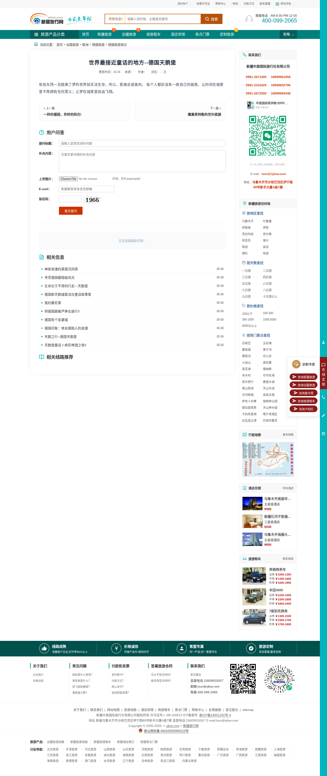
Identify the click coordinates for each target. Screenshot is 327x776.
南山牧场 (248, 388)
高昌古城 (269, 394)
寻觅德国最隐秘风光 (59, 277)
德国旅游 (98, 44)
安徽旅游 (90, 755)
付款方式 (249, 3)
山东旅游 (128, 749)
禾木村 (246, 375)
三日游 (246, 277)
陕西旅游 (166, 749)
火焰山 (246, 362)
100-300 (268, 313)
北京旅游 (53, 749)
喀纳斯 (267, 369)
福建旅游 (279, 755)
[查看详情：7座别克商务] (254, 618)
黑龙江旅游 (167, 760)
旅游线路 (130, 710)
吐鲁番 (267, 221)
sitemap (248, 710)
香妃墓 (267, 362)
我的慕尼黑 (52, 303)
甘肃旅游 (185, 749)
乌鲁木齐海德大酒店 (279, 534)
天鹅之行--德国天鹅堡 (60, 337)
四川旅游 (185, 755)
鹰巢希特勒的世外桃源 (204, 114)
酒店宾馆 (178, 34)
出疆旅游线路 (55, 742)
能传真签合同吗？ (161, 680)
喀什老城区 (270, 414)
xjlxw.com (173, 726)
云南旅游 (147, 755)
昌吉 (266, 247)
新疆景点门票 (149, 742)
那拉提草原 (249, 407)
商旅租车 (153, 34)
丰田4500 (276, 590)
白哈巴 (246, 343)
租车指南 (288, 558)
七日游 (246, 290)
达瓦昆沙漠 (249, 420)
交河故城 (248, 394)
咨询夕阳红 (306, 409)
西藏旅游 (260, 749)
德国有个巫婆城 (56, 320)
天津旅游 (71, 749)
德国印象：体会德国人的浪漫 (66, 328)
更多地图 (288, 434)
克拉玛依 (248, 234)
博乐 (245, 253)
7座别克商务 (278, 611)
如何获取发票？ (121, 692)
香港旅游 (71, 760)
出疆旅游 (129, 34)
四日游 (267, 277)
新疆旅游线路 (79, 742)
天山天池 (269, 388)
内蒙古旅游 (189, 760)
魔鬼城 (246, 349)
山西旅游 (109, 749)
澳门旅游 (90, 760)
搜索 (214, 19)
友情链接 (215, 710)
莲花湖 (246, 369)
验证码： (45, 199)
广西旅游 (242, 755)
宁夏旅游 (204, 749)
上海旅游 (279, 749)
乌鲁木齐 (248, 221)
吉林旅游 (147, 760)
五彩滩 (267, 343)
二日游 (267, 270)
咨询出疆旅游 (306, 385)
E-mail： (45, 189)
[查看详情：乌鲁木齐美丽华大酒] (252, 503)
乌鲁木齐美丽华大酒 (279, 499)
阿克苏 (246, 240)
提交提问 (71, 211)
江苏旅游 (53, 755)
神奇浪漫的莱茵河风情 (61, 269)
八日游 (267, 290)
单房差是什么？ (81, 680)
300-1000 (248, 319)
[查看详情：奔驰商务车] (254, 576)
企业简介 (38, 674)
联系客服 (265, 3)
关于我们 (79, 710)
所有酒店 (288, 488)
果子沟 (267, 349)
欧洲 (85, 44)
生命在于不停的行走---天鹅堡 (66, 286)
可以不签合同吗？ (161, 674)
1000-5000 (269, 319)
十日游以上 (270, 296)
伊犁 (266, 227)
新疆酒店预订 (125, 742)
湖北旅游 (109, 755)
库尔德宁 (248, 381)
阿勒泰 (246, 227)
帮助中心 (220, 3)
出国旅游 (72, 44)
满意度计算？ (80, 692)
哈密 (266, 253)
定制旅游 (227, 34)
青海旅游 (242, 749)
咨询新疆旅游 (306, 377)
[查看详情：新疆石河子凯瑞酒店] (252, 521)
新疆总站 (223, 749)
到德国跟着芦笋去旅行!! (62, 311)
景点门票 (202, 34)
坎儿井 (267, 356)
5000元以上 (249, 325)
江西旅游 (260, 755)
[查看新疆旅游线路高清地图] (268, 459)
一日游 (246, 270)
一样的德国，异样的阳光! (62, 114)
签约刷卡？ (118, 674)
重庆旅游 (204, 755)
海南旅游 (53, 760)
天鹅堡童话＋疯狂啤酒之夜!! (65, 345)
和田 (245, 247)
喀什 (266, 240)
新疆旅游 (104, 34)
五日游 (246, 283)
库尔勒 (267, 234)
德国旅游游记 (117, 44)
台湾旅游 (109, 760)
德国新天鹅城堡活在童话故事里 (67, 294)
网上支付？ (118, 686)
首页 (85, 34)
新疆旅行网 (191, 726)
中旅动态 (38, 680)
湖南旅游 (128, 755)
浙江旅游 (71, 755)
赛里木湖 (269, 381)
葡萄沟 (246, 356)
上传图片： (46, 179)
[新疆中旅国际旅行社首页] (65, 19)
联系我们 (96, 710)
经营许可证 (203, 3)
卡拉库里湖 (249, 414)
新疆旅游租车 (102, 742)
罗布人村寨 (249, 401)
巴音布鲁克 (270, 420)
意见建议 (195, 674)
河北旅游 (90, 749)
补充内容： (46, 153)
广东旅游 (223, 755)
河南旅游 (147, 749)
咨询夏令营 (306, 393)
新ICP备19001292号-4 (215, 715)
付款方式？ (118, 680)
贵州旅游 (166, 755)
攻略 (287, 34)
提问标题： (46, 143)
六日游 (267, 283)
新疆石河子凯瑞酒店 (279, 516)
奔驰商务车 (277, 569)
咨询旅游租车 (306, 401)
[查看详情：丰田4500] (254, 597)
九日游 (246, 296)
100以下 (247, 313)
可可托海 (269, 375)
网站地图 (113, 710)
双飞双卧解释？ (81, 686)
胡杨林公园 (270, 401)
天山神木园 (270, 407)
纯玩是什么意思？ (83, 674)
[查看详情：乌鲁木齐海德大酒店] (252, 539)
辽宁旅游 (128, 760)
